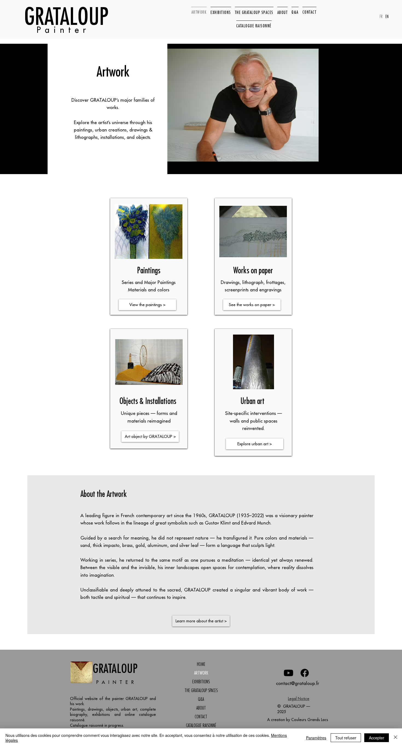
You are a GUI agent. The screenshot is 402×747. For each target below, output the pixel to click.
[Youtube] (288, 672)
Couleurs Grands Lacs (309, 719)
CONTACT (201, 716)
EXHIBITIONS (201, 681)
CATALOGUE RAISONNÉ (201, 725)
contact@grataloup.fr (297, 683)
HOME (201, 664)
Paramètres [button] (316, 737)
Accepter (376, 737)
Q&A (201, 699)
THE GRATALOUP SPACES (201, 690)
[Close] (395, 738)
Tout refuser (345, 737)
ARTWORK (201, 673)
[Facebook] (304, 672)
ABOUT (201, 708)
